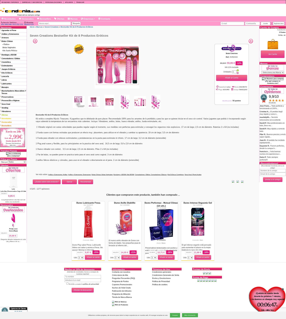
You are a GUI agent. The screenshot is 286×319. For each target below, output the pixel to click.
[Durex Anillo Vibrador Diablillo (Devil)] (124, 222)
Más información (190, 315)
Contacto (105, 19)
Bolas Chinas (7, 41)
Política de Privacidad (161, 281)
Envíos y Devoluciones (161, 278)
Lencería (5, 76)
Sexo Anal (5, 104)
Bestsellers (45, 19)
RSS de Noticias (120, 302)
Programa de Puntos (120, 281)
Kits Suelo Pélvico (10, 51)
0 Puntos (282, 32)
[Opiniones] (273, 90)
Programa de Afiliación (121, 294)
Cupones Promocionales (122, 285)
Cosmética (6, 62)
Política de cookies (159, 285)
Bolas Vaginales (9, 47)
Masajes (5, 87)
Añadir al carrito (93, 257)
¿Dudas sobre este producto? (47, 182)
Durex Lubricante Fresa (88, 203)
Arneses (5, 38)
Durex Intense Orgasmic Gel (198, 203)
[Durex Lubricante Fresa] (88, 222)
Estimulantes (7, 66)
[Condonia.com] (20, 11)
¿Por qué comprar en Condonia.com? (272, 82)
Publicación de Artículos (121, 291)
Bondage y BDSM (8, 55)
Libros (4, 80)
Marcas (74, 19)
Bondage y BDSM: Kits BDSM (124, 174)
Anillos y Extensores (10, 34)
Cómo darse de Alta (120, 275)
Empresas (88, 19)
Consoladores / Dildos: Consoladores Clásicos (151, 174)
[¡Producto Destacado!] (79, 49)
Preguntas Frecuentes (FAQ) (123, 278)
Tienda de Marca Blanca (122, 297)
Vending (4, 108)
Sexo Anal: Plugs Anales (193, 174)
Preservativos (7, 97)
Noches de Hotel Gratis (121, 288)
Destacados (27, 19)
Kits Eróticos (7, 73)
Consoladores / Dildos (10, 59)
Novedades (10, 19)
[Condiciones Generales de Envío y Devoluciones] (204, 273)
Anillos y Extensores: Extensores (79, 174)
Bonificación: (232, 101)
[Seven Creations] (231, 48)
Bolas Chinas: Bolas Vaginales (102, 174)
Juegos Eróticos (8, 69)
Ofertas (60, 19)
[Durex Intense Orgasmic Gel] (197, 222)
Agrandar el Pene (8, 30)
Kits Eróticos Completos (175, 174)
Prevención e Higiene (10, 101)
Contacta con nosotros (121, 272)
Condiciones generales (161, 272)
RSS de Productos (121, 305)
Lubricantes (6, 84)
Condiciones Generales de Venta (165, 275)
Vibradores (6, 111)
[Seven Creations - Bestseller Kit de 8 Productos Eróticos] (117, 66)
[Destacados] (13, 209)
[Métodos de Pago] (207, 280)
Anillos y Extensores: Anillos (57, 174)
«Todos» (6, 44)
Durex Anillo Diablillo (124, 203)
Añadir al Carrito (231, 78)
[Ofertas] (13, 169)
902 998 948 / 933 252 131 (12, 24)
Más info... (13, 145)
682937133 (29, 24)
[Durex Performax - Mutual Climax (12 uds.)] (161, 224)
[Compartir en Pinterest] (242, 181)
